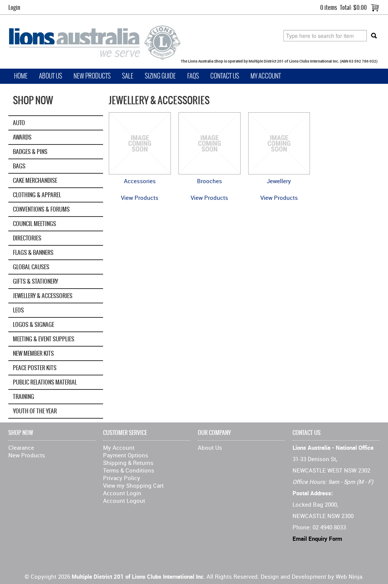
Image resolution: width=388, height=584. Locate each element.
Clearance (21, 447)
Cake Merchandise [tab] (35, 180)
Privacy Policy (121, 478)
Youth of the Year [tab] (35, 411)
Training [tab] (23, 396)
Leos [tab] (18, 310)
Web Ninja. (350, 576)
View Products (139, 197)
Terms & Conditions (128, 470)
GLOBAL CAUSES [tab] (31, 266)
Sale (127, 76)
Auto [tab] (19, 122)
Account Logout (124, 500)
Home (21, 76)
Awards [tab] (22, 137)
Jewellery (279, 181)
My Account (265, 76)
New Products (92, 76)
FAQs (193, 76)
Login (14, 7)
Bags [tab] (19, 166)
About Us (50, 76)
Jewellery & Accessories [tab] (42, 295)
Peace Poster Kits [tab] (34, 367)
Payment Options (125, 455)
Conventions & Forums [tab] (41, 209)
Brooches (209, 181)
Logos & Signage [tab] (33, 324)
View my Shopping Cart (133, 485)
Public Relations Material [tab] (45, 382)
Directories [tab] (27, 238)
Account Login (122, 493)
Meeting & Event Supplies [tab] (43, 338)
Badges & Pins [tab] (30, 151)
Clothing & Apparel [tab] (37, 194)
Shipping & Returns (128, 462)
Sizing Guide (160, 76)
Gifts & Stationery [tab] (35, 281)
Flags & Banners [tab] (33, 252)
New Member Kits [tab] (33, 353)
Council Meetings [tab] (34, 223)
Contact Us (224, 76)
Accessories (140, 181)
